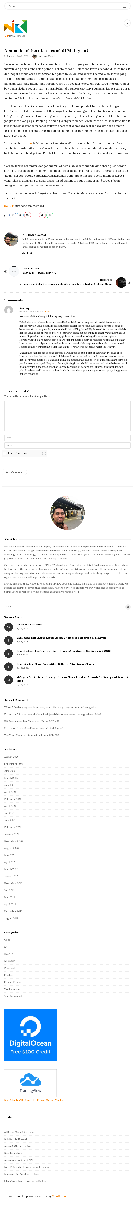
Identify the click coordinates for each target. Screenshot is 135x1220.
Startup (10, 56)
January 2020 (11, 876)
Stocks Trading (13, 981)
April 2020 (10, 862)
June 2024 (10, 784)
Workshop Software (29, 624)
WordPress (59, 1196)
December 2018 (13, 911)
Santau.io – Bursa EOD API (39, 272)
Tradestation (12, 989)
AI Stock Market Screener (19, 1131)
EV (5, 946)
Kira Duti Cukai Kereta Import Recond (26, 1167)
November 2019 (13, 883)
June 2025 (10, 770)
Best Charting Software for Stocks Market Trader (33, 1099)
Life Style (9, 960)
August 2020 (11, 848)
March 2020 (11, 869)
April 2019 (10, 904)
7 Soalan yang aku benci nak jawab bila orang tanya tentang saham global (66, 284)
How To (9, 953)
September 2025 (13, 763)
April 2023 (10, 806)
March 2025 (11, 777)
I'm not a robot (18, 453)
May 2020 (9, 855)
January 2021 (11, 834)
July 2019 (9, 890)
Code (7, 939)
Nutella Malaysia (13, 1153)
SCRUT (9, 206)
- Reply (46, 311)
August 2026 (11, 756)
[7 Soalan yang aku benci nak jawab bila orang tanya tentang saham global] (121, 282)
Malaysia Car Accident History (21, 1174)
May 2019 (9, 897)
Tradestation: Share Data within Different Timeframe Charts (55, 664)
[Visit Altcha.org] (44, 453)
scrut (7, 158)
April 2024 (10, 791)
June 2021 (9, 820)
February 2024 (12, 799)
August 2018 (11, 918)
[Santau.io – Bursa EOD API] (14, 271)
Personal (9, 967)
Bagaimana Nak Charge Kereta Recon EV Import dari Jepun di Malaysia (61, 637)
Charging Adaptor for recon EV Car (25, 1181)
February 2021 (12, 827)
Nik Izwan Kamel (46, 56)
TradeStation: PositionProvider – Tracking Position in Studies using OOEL (64, 650)
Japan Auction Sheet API (18, 1160)
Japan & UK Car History (18, 1145)
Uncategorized (13, 996)
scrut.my (26, 143)
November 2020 (13, 841)
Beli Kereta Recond (15, 1138)
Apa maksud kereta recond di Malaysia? (40, 728)
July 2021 (9, 813)
